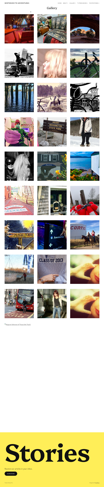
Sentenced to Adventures (17, 3)
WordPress (97, 482)
